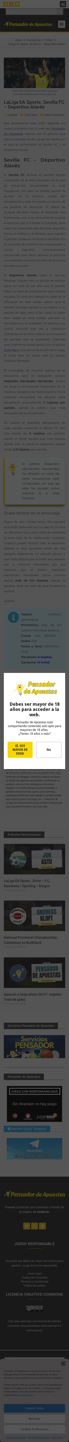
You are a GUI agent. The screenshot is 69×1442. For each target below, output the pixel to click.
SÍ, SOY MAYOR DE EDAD (20, 749)
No (49, 750)
